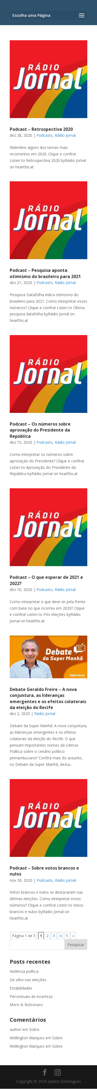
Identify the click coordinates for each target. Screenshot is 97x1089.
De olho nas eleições (28, 979)
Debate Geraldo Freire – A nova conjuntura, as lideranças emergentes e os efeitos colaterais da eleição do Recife (48, 698)
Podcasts (44, 135)
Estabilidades (21, 988)
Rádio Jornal (65, 135)
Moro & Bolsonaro (26, 1004)
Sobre (34, 1029)
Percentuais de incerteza (31, 996)
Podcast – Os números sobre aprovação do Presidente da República (40, 430)
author (15, 1029)
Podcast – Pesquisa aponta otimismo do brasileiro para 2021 (45, 273)
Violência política (24, 971)
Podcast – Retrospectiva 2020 (41, 129)
